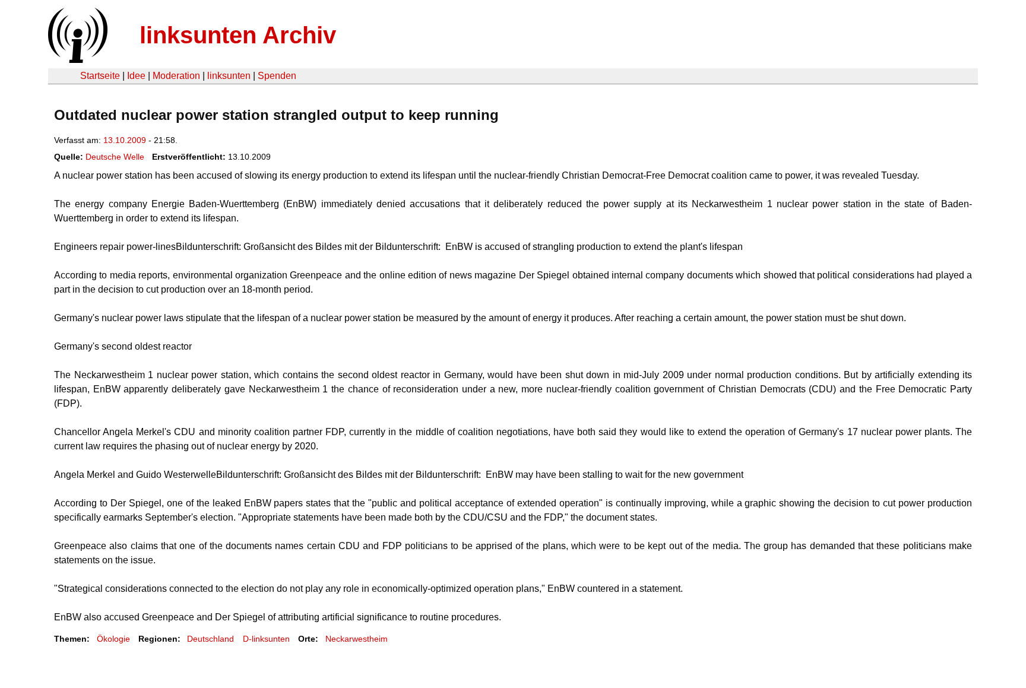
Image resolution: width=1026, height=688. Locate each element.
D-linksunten (266, 638)
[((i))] (77, 60)
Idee (136, 76)
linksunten (229, 76)
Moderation (176, 76)
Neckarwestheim (356, 638)
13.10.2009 (124, 140)
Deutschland (210, 638)
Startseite (100, 76)
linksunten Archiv (238, 35)
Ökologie (113, 638)
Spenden (277, 76)
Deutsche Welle (115, 156)
